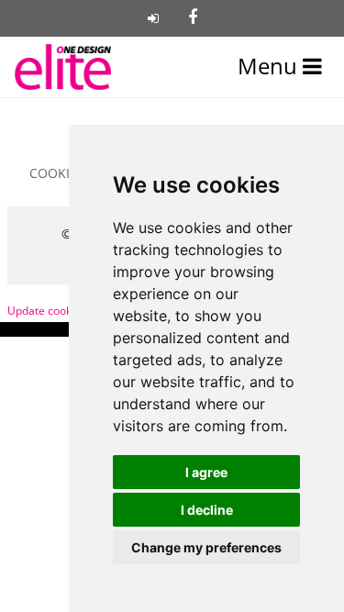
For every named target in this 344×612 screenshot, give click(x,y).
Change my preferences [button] (206, 547)
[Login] (153, 18)
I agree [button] (206, 472)
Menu (270, 66)
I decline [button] (207, 509)
